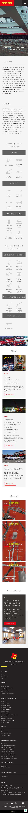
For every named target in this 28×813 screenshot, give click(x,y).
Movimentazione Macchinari (7, 720)
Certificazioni (4, 766)
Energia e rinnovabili (6, 733)
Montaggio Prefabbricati (7, 718)
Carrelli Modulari (5, 703)
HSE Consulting (4, 776)
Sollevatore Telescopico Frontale (8, 756)
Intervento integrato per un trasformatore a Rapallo (13, 792)
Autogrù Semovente (5, 709)
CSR (2, 678)
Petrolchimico (4, 731)
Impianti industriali (5, 735)
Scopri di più (10, 394)
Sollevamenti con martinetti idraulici (9, 714)
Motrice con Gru (5, 722)
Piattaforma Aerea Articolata (7, 749)
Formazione (4, 778)
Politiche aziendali (5, 768)
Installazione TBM (5, 689)
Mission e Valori (4, 676)
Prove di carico (4, 716)
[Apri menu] (25, 3)
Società (3, 674)
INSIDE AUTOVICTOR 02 (7, 785)
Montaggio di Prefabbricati (7, 688)
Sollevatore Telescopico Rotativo (8, 754)
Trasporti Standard (5, 713)
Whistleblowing (14, 807)
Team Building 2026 (5, 790)
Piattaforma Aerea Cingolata (7, 753)
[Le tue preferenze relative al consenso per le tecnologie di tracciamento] (25, 810)
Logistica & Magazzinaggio (7, 693)
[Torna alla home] (7, 2)
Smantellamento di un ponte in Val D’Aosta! (11, 794)
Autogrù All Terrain (5, 705)
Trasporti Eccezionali (6, 711)
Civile (2, 729)
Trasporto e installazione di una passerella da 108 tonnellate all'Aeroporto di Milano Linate (12, 788)
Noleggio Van (4, 743)
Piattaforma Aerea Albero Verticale (9, 758)
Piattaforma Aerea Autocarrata (8, 747)
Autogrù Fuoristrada (6, 707)
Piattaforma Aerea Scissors (7, 751)
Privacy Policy (15, 806)
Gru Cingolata (4, 701)
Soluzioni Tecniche (5, 691)
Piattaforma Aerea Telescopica (8, 745)
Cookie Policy (22, 806)
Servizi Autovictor (5, 686)
